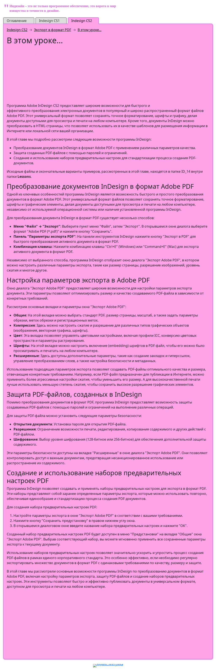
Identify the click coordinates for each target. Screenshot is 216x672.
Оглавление (17, 20)
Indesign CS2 (81, 20)
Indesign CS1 (49, 20)
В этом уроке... (89, 29)
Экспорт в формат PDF (52, 29)
